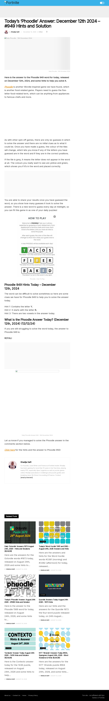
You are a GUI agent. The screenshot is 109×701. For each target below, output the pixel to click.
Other (41, 32)
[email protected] (27, 477)
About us (7, 695)
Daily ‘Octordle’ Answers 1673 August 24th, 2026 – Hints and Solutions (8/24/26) (19, 548)
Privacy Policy (33, 695)
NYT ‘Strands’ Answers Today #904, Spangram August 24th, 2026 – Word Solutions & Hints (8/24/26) (53, 655)
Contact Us (16, 695)
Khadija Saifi (15, 32)
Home (24, 695)
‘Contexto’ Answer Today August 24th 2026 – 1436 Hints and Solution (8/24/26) (19, 655)
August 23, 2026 (56, 570)
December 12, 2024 (29, 32)
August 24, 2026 (21, 569)
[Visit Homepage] (16, 3)
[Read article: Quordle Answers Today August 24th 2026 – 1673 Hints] (54, 586)
